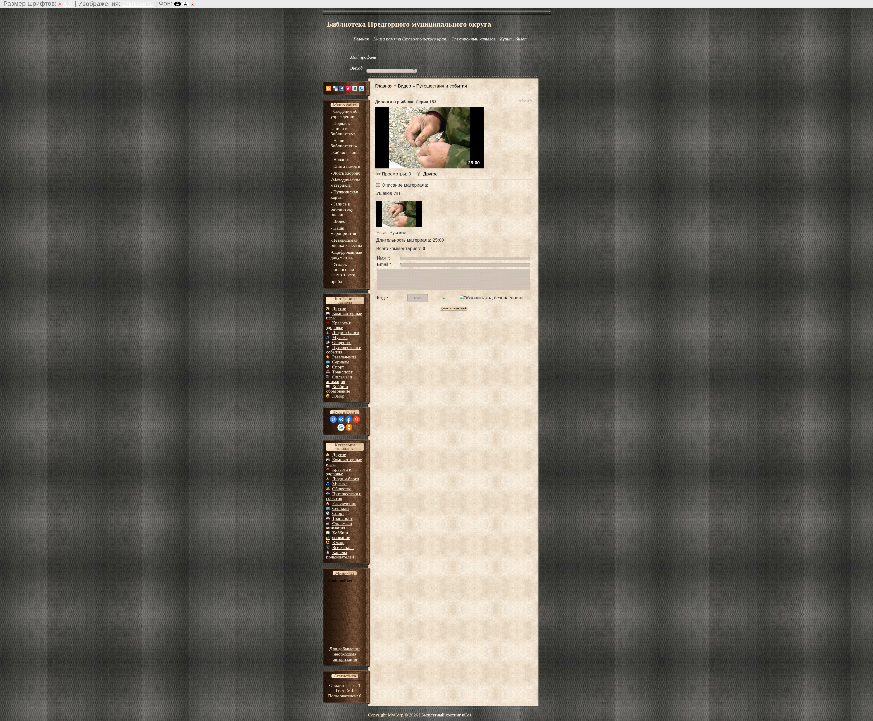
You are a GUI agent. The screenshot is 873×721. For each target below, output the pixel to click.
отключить (137, 3)
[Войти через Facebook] (348, 419)
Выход (356, 67)
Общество (341, 342)
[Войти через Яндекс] (356, 419)
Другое (339, 308)
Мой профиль (363, 57)
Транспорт (342, 371)
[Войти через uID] (333, 419)
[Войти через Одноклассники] (349, 427)
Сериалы (340, 361)
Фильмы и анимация (339, 379)
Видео (404, 85)
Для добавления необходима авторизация (344, 654)
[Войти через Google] (341, 427)
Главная (384, 85)
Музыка (340, 337)
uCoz (467, 714)
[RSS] (328, 88)
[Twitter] (361, 88)
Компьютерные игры (344, 315)
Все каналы (343, 547)
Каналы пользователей (340, 554)
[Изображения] (399, 214)
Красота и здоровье (338, 325)
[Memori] (348, 88)
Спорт (338, 366)
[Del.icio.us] (335, 88)
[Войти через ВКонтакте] (341, 419)
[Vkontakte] (354, 88)
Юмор (338, 395)
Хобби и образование (338, 388)
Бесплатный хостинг (441, 714)
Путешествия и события (343, 349)
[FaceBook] (341, 88)
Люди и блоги (345, 332)
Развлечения (344, 356)
